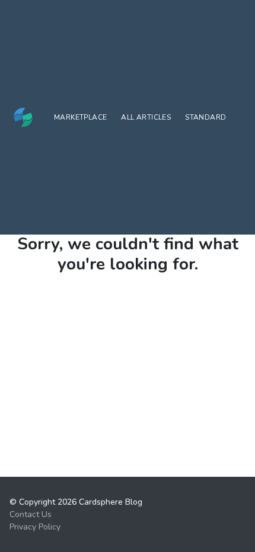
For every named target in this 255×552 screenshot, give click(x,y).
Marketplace (80, 117)
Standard (205, 117)
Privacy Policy (34, 526)
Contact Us (30, 514)
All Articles (146, 117)
